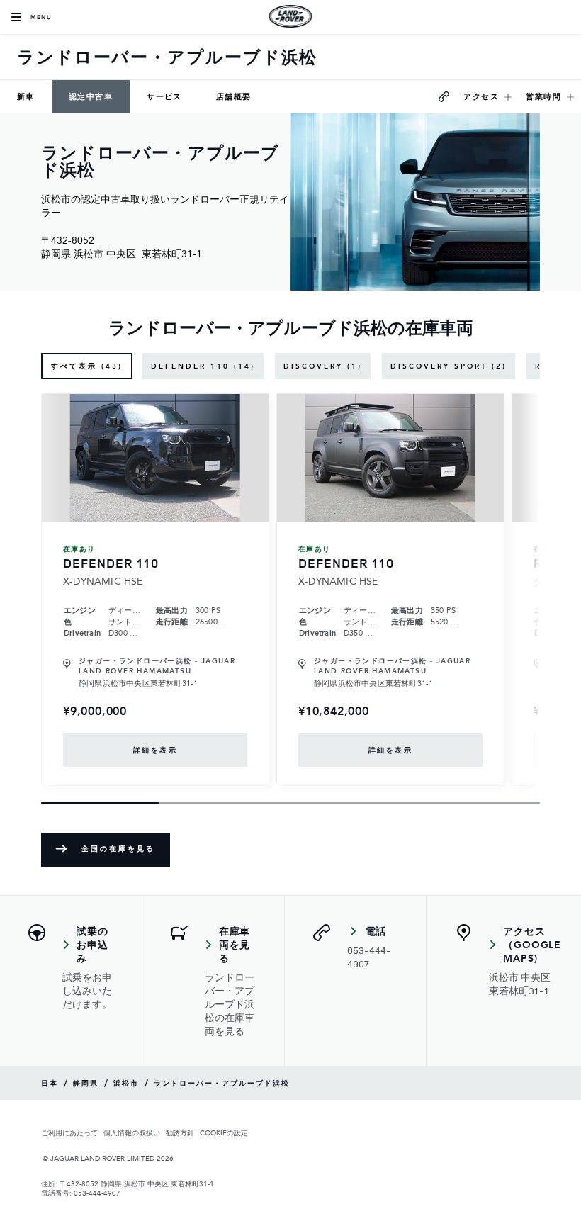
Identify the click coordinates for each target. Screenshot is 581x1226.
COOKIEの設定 (224, 1132)
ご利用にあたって (69, 1132)
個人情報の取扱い (131, 1132)
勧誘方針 (180, 1132)
